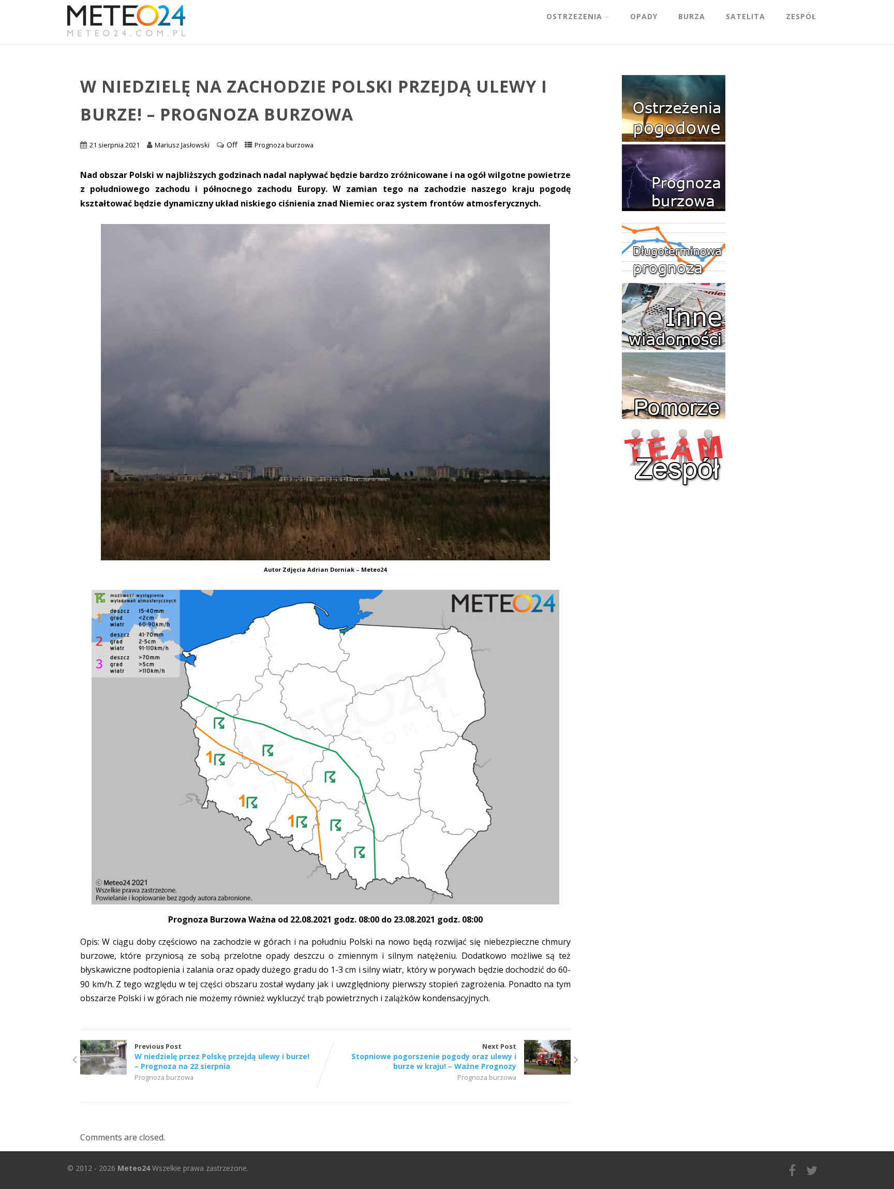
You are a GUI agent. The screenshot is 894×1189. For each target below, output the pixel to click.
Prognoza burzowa (284, 145)
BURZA (691, 16)
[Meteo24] (126, 38)
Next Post (433, 1056)
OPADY (644, 16)
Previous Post (222, 1056)
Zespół (801, 16)
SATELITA (745, 16)
